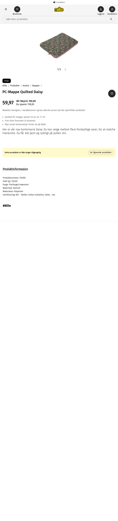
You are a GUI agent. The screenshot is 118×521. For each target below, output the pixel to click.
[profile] (101, 9)
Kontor (26, 85)
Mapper (36, 85)
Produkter (15, 85)
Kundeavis (60, 2)
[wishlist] (17, 9)
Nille (4, 85)
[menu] (6, 9)
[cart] (112, 9)
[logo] (59, 9)
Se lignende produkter (101, 152)
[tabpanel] (59, 186)
